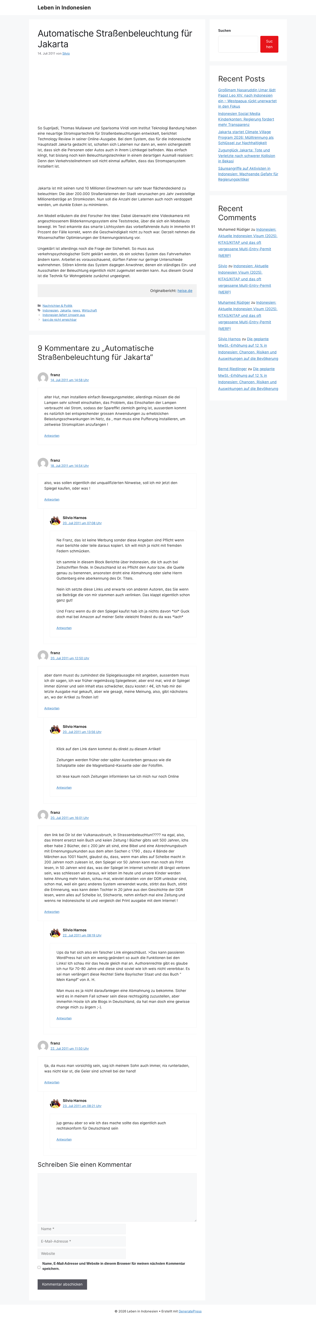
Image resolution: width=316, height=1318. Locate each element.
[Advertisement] (117, 88)
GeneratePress (190, 1311)
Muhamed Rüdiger (234, 302)
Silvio (222, 266)
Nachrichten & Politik (57, 305)
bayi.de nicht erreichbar (60, 319)
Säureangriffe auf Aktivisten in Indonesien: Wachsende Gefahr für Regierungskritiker (248, 174)
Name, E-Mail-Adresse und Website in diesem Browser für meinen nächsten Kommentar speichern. (113, 1266)
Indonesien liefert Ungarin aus (64, 315)
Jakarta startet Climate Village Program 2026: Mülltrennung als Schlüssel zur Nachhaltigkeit (246, 137)
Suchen (224, 30)
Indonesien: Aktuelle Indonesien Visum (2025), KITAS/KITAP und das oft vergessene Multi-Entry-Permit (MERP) (248, 242)
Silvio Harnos (229, 339)
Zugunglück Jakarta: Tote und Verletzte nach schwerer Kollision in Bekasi (246, 155)
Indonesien (50, 310)
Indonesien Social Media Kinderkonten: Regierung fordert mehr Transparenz (246, 119)
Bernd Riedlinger (232, 369)
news (76, 310)
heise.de (185, 291)
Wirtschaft (89, 310)
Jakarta (65, 310)
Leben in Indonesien (64, 7)
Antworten (51, 435)
